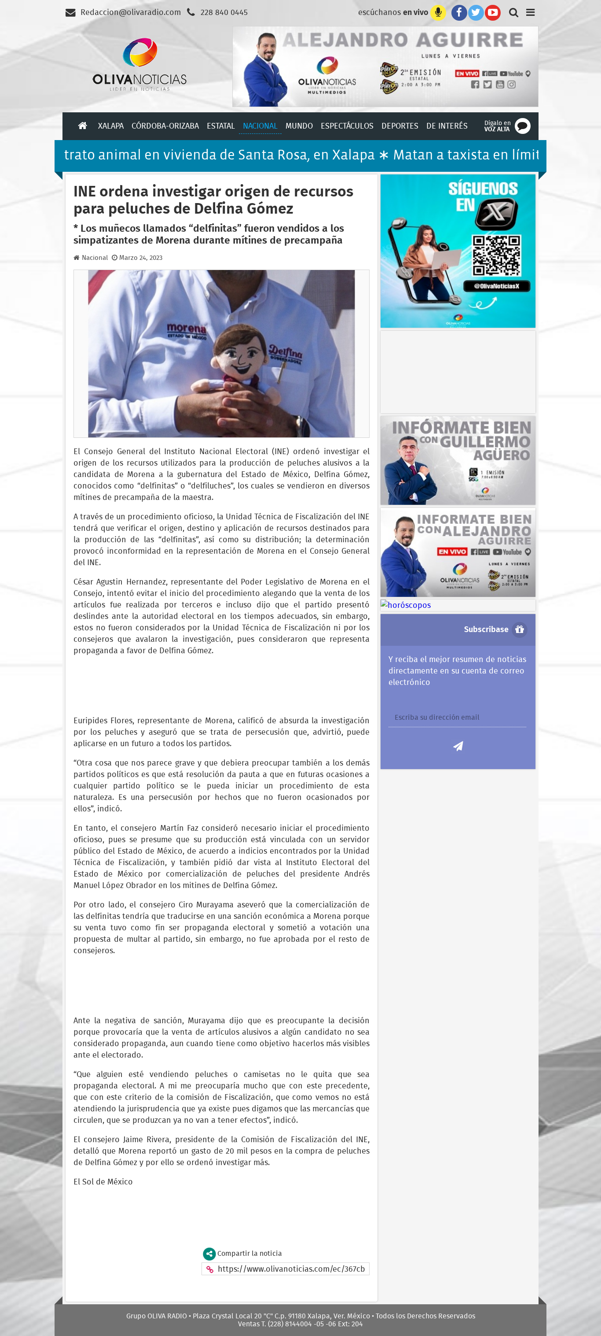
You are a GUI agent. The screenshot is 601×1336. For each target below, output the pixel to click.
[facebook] (457, 12)
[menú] (531, 12)
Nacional (260, 126)
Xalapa (111, 126)
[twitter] (476, 12)
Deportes (399, 126)
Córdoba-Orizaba (165, 126)
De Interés (447, 126)
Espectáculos (347, 126)
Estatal (221, 126)
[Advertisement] (450, 370)
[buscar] (511, 12)
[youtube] (493, 12)
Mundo (299, 126)
